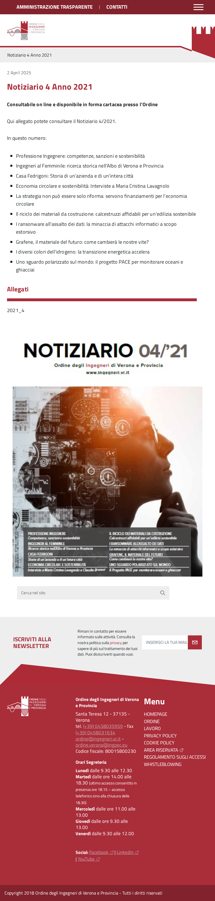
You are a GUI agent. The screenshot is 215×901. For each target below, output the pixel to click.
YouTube (86, 859)
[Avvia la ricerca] (162, 593)
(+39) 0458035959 (103, 726)
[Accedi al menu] (198, 7)
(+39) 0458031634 (95, 732)
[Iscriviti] (195, 642)
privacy (116, 643)
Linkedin (125, 852)
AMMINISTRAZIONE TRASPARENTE (55, 7)
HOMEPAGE (155, 714)
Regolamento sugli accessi (175, 757)
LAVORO (152, 728)
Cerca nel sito (33, 592)
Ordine (152, 721)
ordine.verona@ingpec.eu (101, 745)
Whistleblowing (162, 764)
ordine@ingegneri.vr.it (98, 738)
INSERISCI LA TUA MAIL (167, 642)
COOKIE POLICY (159, 742)
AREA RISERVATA (161, 750)
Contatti (116, 7)
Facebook (98, 852)
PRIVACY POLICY (160, 735)
